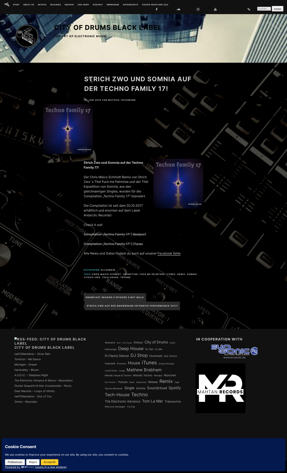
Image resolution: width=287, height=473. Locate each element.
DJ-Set (149, 349)
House (134, 362)
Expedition (130, 274)
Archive (69, 5)
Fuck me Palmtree (152, 274)
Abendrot (110, 342)
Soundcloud (157, 388)
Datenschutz (130, 5)
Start (16, 5)
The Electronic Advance (122, 401)
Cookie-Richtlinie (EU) (155, 5)
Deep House (131, 348)
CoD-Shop (83, 5)
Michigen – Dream (25, 364)
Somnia (192, 274)
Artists (42, 5)
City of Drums (156, 342)
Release (153, 382)
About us (28, 5)
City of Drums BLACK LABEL (108, 27)
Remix (181, 274)
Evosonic (121, 363)
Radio (132, 382)
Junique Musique (166, 364)
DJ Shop (139, 355)
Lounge (122, 370)
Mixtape (158, 375)
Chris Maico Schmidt (106, 274)
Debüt (172, 343)
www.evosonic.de (234, 357)
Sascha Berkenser (114, 388)
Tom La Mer (152, 401)
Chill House (127, 343)
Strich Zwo (92, 277)
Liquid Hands (111, 370)
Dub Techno (170, 356)
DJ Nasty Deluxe (117, 356)
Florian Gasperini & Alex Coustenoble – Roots (42, 385)
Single (129, 388)
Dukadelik (110, 363)
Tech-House (110, 277)
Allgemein (108, 270)
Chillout (138, 342)
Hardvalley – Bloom (26, 369)
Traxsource (173, 401)
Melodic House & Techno (118, 375)
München (170, 375)
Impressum (113, 5)
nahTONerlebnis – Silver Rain (32, 354)
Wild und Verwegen (115, 406)
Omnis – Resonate (25, 401)
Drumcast (155, 356)
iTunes (171, 274)
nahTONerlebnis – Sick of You (33, 396)
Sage (176, 382)
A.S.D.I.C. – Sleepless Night (31, 375)
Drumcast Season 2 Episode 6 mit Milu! (115, 297)
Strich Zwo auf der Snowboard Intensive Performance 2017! (132, 306)
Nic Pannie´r (111, 382)
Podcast (123, 382)
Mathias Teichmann (122, 100)
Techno (125, 277)
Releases (55, 5)
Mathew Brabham (144, 369)
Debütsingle (111, 349)
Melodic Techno (142, 375)
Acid (119, 343)
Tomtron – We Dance (27, 359)
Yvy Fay (131, 406)
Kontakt (98, 5)
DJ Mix (158, 349)
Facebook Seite (169, 253)
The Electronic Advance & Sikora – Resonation (43, 380)
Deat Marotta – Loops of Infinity (34, 391)
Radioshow (141, 382)
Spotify (175, 388)
